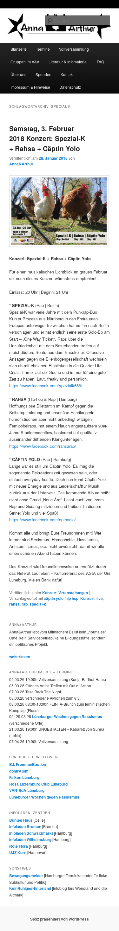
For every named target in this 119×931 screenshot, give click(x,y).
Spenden (43, 74)
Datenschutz (70, 87)
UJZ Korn (17, 852)
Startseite (18, 49)
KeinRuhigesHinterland (30, 888)
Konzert (49, 592)
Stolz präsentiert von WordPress (59, 919)
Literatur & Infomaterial (68, 61)
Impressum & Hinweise (30, 87)
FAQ (100, 61)
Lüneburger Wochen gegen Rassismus (67, 716)
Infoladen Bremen (25, 826)
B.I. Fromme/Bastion (27, 764)
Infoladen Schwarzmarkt (31, 833)
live (99, 598)
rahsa (14, 604)
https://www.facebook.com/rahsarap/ (42, 446)
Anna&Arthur (21, 164)
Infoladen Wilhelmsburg (30, 839)
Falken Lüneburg (24, 777)
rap (25, 604)
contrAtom (19, 771)
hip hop (71, 598)
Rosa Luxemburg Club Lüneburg (38, 784)
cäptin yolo (53, 598)
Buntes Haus (21, 820)
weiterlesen (19, 656)
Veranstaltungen (73, 592)
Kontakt (67, 74)
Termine (43, 49)
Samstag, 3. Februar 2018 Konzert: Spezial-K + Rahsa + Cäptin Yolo (47, 138)
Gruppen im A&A (24, 61)
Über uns (18, 74)
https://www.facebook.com (45, 385)
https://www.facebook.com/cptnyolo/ (42, 520)
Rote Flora (18, 846)
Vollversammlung (74, 49)
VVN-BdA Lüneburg (26, 790)
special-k (38, 604)
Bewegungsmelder (26, 875)
